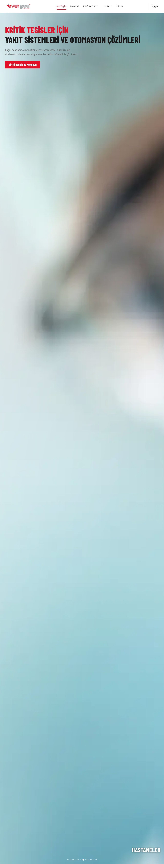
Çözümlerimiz (89, 6)
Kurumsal (74, 6)
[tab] (68, 859)
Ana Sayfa (61, 6)
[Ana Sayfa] (18, 6)
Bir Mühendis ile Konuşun (23, 64)
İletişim (119, 6)
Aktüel (107, 6)
